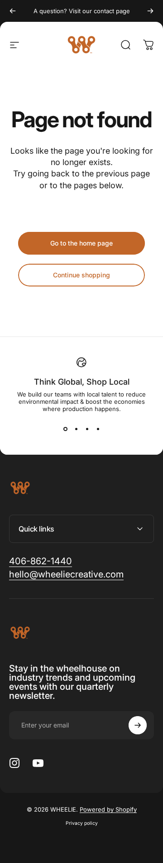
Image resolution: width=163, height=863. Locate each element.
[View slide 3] (87, 428)
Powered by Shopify (108, 809)
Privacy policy (82, 823)
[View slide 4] (97, 428)
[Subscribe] (138, 725)
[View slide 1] (65, 428)
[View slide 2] (76, 428)
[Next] (150, 11)
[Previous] (13, 11)
